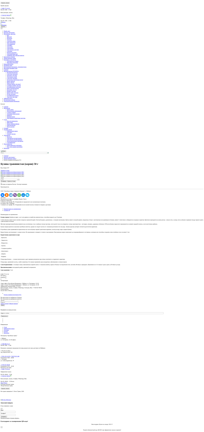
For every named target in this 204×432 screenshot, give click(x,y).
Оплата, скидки (11, 134)
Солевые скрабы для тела (14, 85)
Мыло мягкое (10, 82)
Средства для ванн (12, 78)
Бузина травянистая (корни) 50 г (12, 294)
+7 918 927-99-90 (5, 376)
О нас (5, 119)
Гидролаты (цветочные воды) (15, 79)
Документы (7, 135)
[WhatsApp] (19, 195)
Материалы (7, 108)
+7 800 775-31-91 (5, 369)
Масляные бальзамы (12, 62)
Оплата (6, 331)
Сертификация (11, 142)
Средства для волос (12, 74)
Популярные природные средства (16, 118)
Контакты (6, 148)
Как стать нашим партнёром (14, 147)
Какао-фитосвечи (8, 64)
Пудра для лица (11, 94)
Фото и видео (10, 126)
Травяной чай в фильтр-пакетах (15, 55)
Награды (9, 136)
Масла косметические (13, 88)
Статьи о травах (11, 112)
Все (8, 35)
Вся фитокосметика (12, 72)
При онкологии (11, 42)
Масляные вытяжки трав (10, 68)
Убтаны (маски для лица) (14, 84)
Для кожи (9, 51)
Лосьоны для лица (12, 75)
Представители (8, 144)
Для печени (10, 48)
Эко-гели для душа (12, 97)
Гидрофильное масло (12, 95)
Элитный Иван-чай (12, 54)
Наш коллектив (11, 125)
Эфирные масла (8, 98)
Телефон (3, 413)
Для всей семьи (11, 41)
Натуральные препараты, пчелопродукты (15, 67)
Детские (9, 39)
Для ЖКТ (9, 45)
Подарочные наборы (9, 100)
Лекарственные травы (10, 58)
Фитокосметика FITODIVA (11, 71)
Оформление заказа (12, 131)
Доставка (9, 132)
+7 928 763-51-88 (14, 356)
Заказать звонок (5, 3)
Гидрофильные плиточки (14, 87)
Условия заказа (8, 129)
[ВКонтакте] (2, 195)
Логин (2, 300)
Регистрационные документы (15, 141)
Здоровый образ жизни (13, 114)
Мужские (9, 38)
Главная (6, 106)
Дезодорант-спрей (12, 77)
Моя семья (10, 122)
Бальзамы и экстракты (10, 59)
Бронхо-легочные (11, 52)
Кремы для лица (11, 91)
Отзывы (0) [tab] (7, 210)
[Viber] (15, 195)
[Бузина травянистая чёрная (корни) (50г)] (12, 172)
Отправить (3, 416)
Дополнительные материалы (11, 101)
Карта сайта (10, 109)
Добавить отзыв (5, 170)
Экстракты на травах (12, 61)
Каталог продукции (9, 32)
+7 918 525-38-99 (5, 364)
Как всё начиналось (12, 121)
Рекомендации (11, 116)
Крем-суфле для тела (12, 92)
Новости (9, 115)
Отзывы (6, 128)
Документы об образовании (14, 139)
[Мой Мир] (23, 195)
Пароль (3, 302)
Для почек (10, 47)
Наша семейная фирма (13, 124)
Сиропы (6, 69)
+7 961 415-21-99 (5, 356)
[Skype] (27, 195)
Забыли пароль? (13, 303)
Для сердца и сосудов (13, 49)
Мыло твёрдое (11, 81)
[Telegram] (11, 195)
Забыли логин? (5, 303)
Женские (9, 36)
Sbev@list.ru (4, 383)
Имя (2, 410)
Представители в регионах (14, 145)
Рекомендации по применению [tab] (12, 209)
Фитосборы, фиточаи (9, 34)
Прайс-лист (7, 31)
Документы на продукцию (14, 138)
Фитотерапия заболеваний (14, 111)
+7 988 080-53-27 (5, 344)
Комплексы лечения (9, 57)
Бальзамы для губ (11, 90)
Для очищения (11, 44)
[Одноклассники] (7, 195)
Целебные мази (8, 65)
